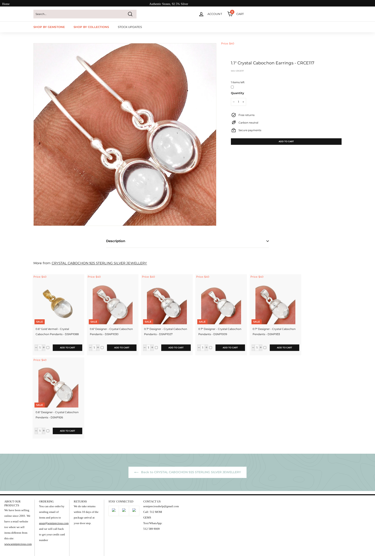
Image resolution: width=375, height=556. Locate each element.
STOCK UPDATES (130, 27)
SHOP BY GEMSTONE (49, 27)
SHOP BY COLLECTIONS (91, 27)
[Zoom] (125, 134)
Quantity (237, 93)
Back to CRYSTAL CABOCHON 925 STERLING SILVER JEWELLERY (190, 472)
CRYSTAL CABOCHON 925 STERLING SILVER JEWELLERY (99, 263)
